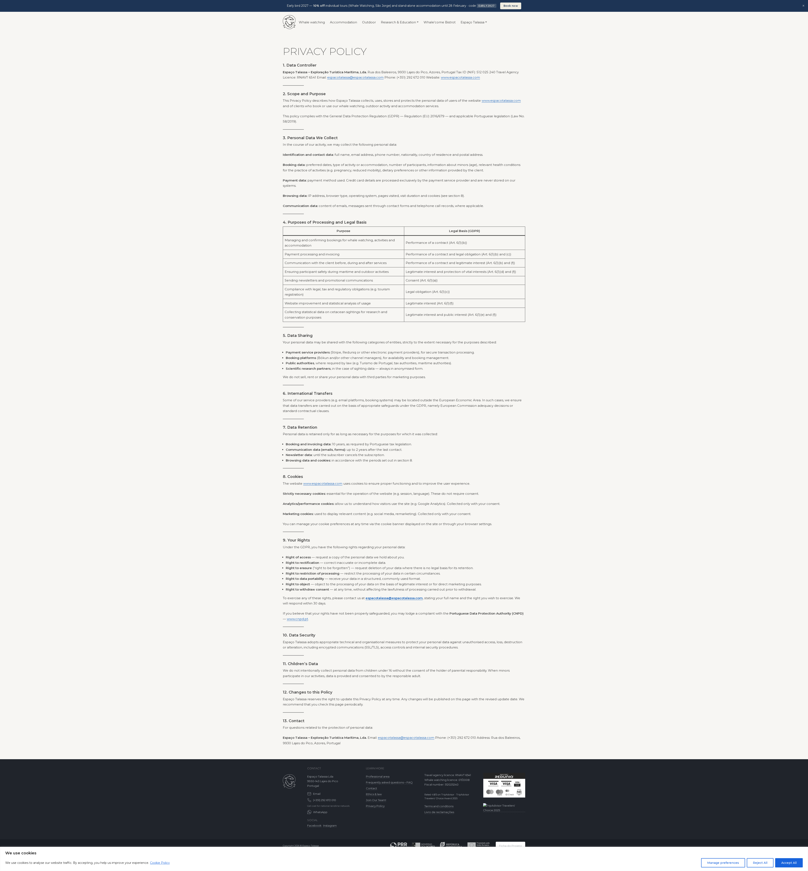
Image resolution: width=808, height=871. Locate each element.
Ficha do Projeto (510, 845)
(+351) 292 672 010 (324, 800)
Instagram (330, 825)
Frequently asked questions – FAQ (389, 782)
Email (316, 793)
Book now (511, 5)
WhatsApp (320, 812)
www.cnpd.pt (297, 619)
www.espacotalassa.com (460, 77)
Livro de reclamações (439, 812)
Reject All (760, 863)
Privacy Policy (375, 806)
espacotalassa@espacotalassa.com (355, 77)
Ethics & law (374, 794)
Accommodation (343, 22)
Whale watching (312, 22)
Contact (371, 788)
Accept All (789, 863)
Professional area (377, 776)
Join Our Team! (376, 800)
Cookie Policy (160, 863)
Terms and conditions (438, 806)
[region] (404, 859)
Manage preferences (723, 863)
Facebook (314, 825)
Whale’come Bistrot (440, 22)
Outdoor (369, 22)
